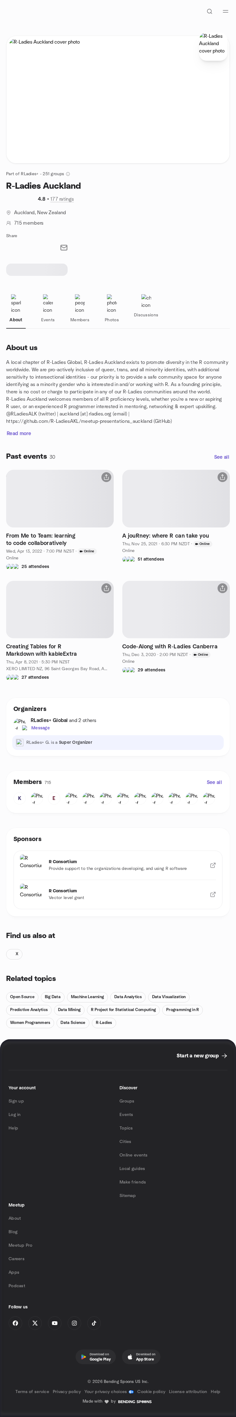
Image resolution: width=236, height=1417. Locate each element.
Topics (126, 1128)
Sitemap (128, 1196)
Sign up (16, 1101)
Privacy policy (67, 1392)
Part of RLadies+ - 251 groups (35, 174)
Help (13, 1128)
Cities (126, 1142)
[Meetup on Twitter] (35, 1323)
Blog (13, 1232)
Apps (14, 1272)
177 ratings (62, 199)
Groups (127, 1101)
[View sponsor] (213, 865)
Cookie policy (151, 1392)
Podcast (17, 1286)
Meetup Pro (20, 1245)
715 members (29, 223)
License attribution (188, 1392)
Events (126, 1115)
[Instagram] (74, 1323)
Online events (134, 1155)
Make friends (133, 1182)
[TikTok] (94, 1323)
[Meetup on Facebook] (15, 1323)
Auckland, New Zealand (40, 212)
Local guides (132, 1169)
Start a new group (198, 1055)
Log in (15, 1115)
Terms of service (32, 1392)
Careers (17, 1259)
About (15, 1218)
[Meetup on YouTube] (54, 1323)
